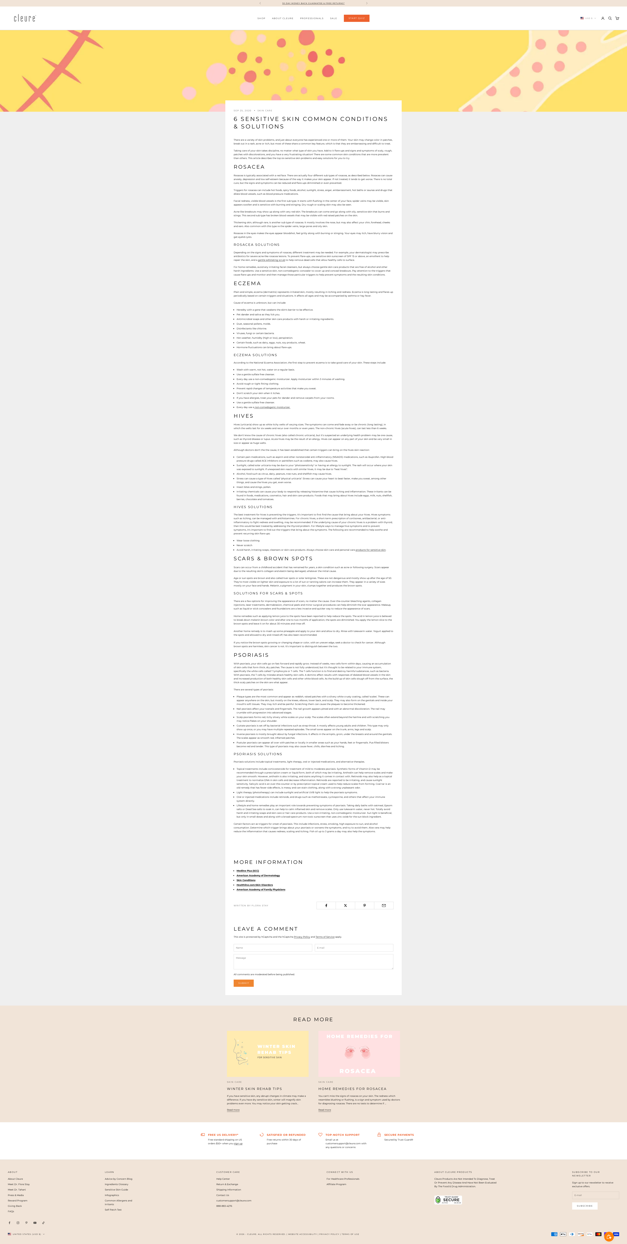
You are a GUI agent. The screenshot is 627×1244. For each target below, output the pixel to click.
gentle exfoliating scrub (271, 260)
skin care (265, 110)
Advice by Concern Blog (118, 1178)
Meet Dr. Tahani (17, 1189)
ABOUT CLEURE (283, 18)
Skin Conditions (246, 880)
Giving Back (15, 1206)
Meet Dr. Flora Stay (19, 1184)
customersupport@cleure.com (233, 1200)
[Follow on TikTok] (43, 1222)
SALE (333, 18)
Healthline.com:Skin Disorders (255, 884)
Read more (233, 1109)
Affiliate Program (336, 1184)
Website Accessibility (302, 1234)
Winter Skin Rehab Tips (254, 1089)
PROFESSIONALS (312, 18)
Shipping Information (228, 1189)
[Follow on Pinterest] (26, 1222)
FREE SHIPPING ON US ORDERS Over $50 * (313, 3)
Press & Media (16, 1195)
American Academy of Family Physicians (261, 889)
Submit (243, 983)
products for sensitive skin (371, 549)
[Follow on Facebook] (9, 1222)
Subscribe (585, 1206)
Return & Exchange (227, 1184)
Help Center (223, 1178)
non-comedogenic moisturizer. (272, 407)
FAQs (11, 1211)
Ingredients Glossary (116, 1184)
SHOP (261, 18)
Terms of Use (350, 1234)
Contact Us (222, 1195)
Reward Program (17, 1200)
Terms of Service (325, 936)
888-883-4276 (224, 1206)
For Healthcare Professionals (343, 1178)
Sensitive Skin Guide (116, 1189)
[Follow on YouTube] (35, 1222)
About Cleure (15, 1178)
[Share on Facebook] (326, 905)
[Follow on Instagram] (18, 1222)
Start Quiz (357, 18)
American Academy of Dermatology (258, 875)
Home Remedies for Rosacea (352, 1089)
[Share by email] (383, 905)
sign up (238, 1143)
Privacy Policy (302, 936)
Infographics (112, 1195)
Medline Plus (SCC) (248, 870)
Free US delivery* (223, 1134)
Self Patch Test (113, 1209)
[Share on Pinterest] (364, 905)
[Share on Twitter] (345, 905)
